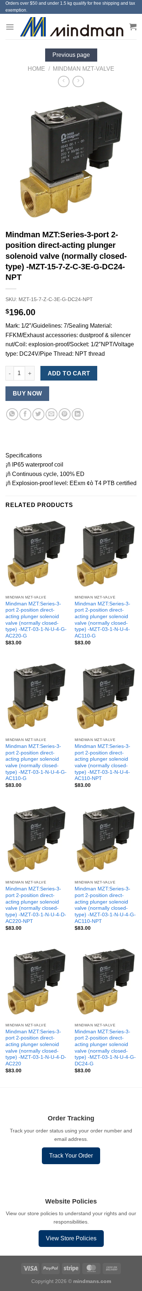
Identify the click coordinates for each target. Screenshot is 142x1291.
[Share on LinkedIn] (78, 414)
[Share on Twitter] (38, 414)
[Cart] (133, 27)
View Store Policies (71, 1238)
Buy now (27, 393)
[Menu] (9, 27)
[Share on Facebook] (25, 414)
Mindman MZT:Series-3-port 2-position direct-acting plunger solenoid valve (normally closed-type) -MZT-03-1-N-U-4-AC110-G (102, 620)
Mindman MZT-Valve (83, 69)
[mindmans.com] (72, 26)
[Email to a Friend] (52, 414)
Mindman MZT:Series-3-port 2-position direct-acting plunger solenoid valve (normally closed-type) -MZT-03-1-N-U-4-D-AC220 (35, 1047)
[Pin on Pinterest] (65, 414)
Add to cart (69, 373)
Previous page (71, 55)
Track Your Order (71, 1155)
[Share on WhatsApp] (12, 414)
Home (36, 69)
